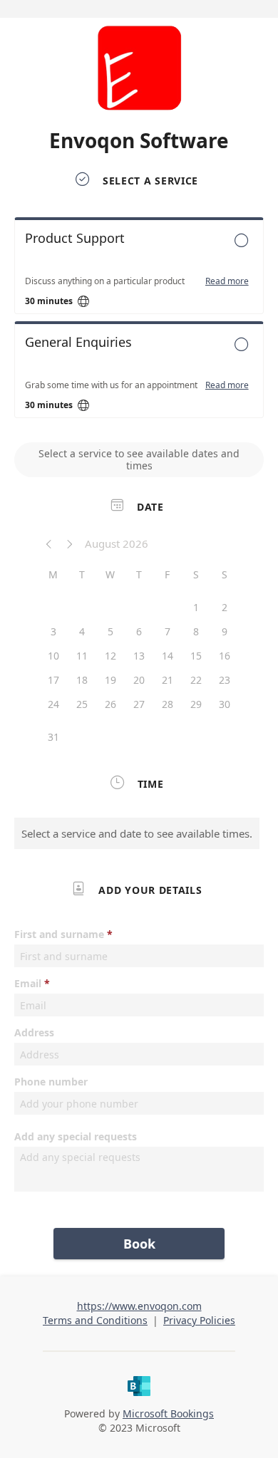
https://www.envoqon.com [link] (139, 1306)
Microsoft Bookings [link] (168, 1413)
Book (139, 1243)
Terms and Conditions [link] (95, 1320)
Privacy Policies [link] (199, 1320)
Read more (227, 281)
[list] (139, 321)
